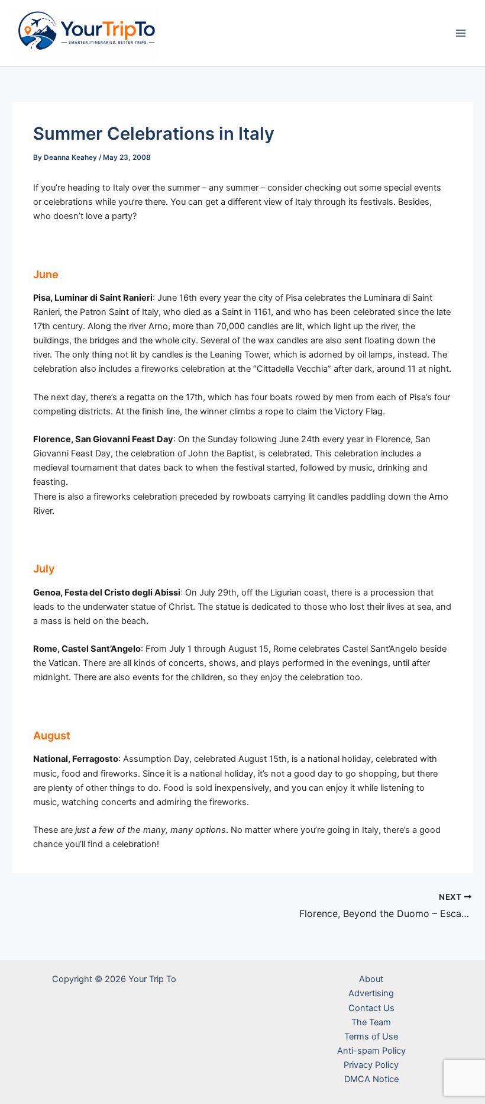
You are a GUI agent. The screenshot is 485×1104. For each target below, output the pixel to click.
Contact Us (371, 1008)
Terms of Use (371, 1036)
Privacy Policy (371, 1065)
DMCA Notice (371, 1079)
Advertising (371, 993)
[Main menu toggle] (460, 33)
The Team (371, 1022)
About (371, 979)
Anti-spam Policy (371, 1050)
